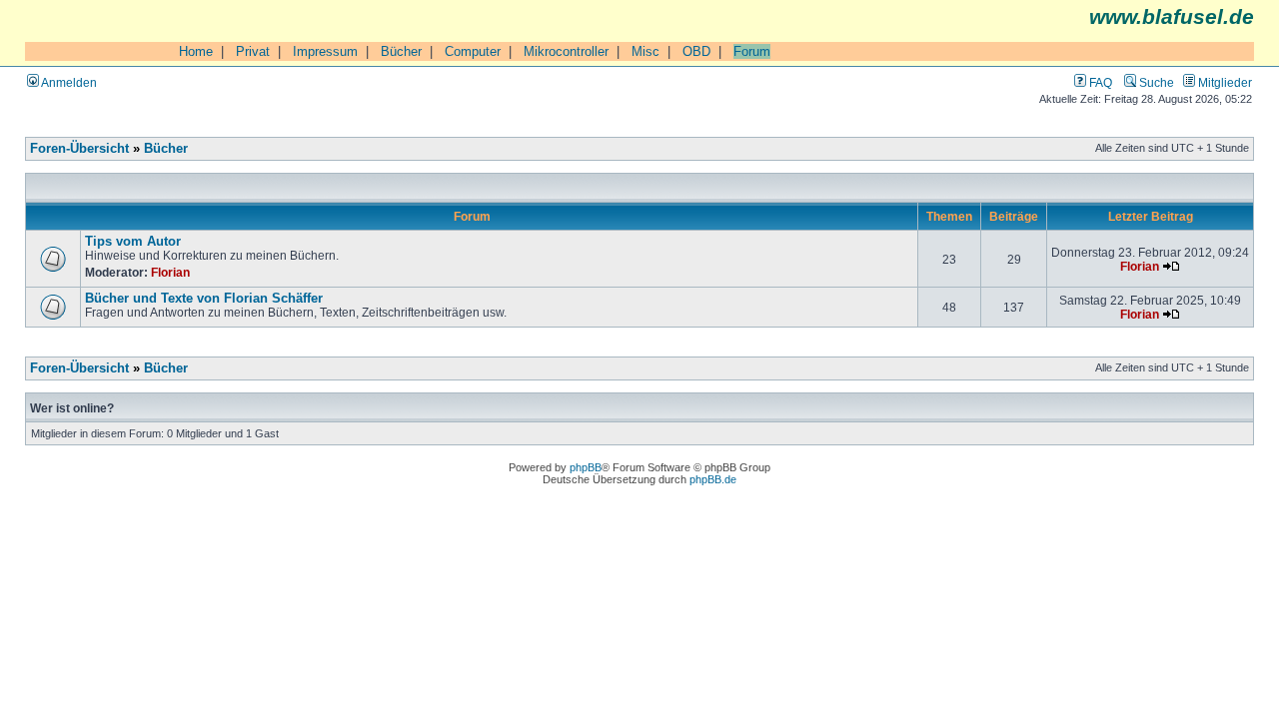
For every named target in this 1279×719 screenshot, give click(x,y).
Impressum (325, 51)
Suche (1155, 82)
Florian (170, 272)
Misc (645, 51)
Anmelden (68, 82)
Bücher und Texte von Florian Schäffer (204, 299)
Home (196, 51)
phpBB (586, 467)
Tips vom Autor (133, 242)
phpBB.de (712, 479)
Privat (253, 51)
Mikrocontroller (566, 51)
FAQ (1099, 82)
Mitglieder (1223, 82)
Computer (473, 51)
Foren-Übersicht (79, 149)
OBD (696, 51)
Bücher (401, 51)
